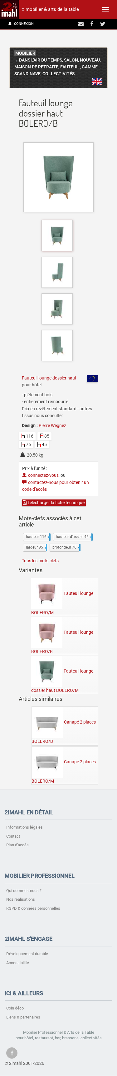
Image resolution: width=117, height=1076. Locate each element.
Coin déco (15, 1008)
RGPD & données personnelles (33, 908)
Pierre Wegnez (52, 425)
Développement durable (27, 953)
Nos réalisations (20, 899)
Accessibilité (17, 962)
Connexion (23, 24)
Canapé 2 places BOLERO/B (64, 732)
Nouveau (90, 60)
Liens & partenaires (23, 1017)
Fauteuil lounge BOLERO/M (62, 603)
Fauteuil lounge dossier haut (49, 377)
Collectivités (58, 73)
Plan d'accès (17, 845)
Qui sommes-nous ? (23, 890)
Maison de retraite (36, 67)
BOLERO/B (97, 81)
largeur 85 (36, 547)
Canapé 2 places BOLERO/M (64, 771)
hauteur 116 (37, 537)
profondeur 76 (65, 547)
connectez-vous (43, 475)
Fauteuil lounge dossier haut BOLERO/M (62, 681)
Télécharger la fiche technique (56, 502)
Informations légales (24, 827)
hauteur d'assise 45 (73, 537)
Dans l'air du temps (40, 60)
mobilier (25, 53)
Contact (13, 836)
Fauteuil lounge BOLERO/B (62, 642)
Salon (71, 60)
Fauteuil (70, 67)
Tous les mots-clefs (40, 560)
